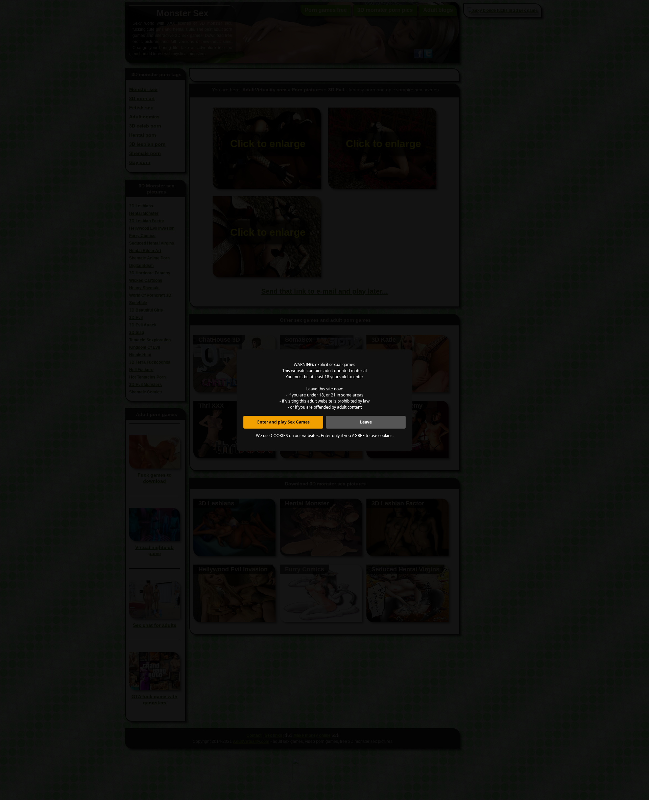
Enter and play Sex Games (283, 422)
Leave (366, 422)
